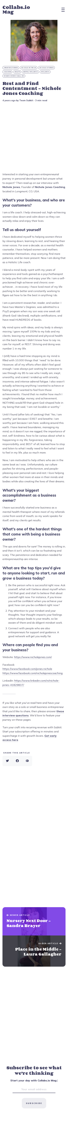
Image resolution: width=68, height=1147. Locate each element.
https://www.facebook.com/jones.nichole (27, 668)
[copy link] (27, 761)
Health (17, 72)
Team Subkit (26, 100)
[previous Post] (34, 951)
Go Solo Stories (46, 67)
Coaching (7, 72)
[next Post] (34, 921)
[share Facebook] (17, 761)
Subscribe (34, 1103)
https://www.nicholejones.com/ (33, 657)
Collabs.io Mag (16, 9)
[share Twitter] (7, 761)
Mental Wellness (30, 72)
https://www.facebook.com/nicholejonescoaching (32, 673)
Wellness (45, 72)
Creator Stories (11, 67)
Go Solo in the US (28, 67)
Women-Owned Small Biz (14, 76)
